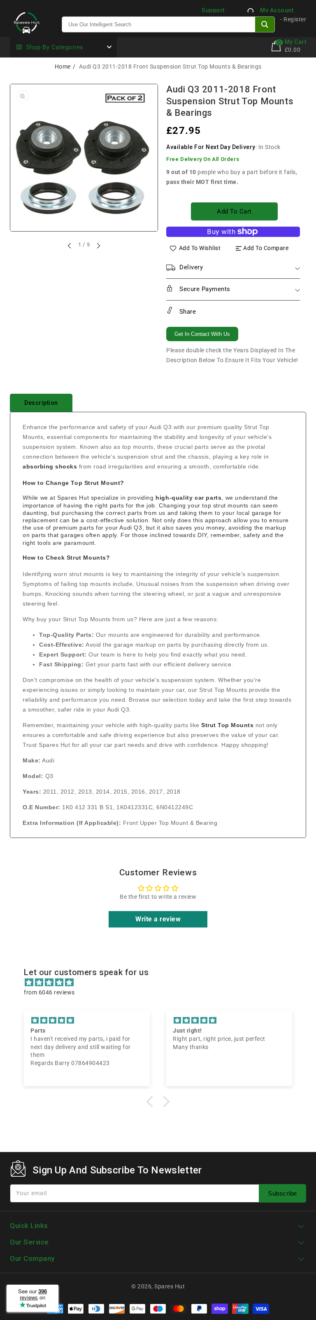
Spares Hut (169, 1286)
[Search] (264, 24)
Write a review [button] (158, 919)
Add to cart (234, 211)
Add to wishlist (200, 248)
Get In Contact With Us (202, 334)
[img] (162, 982)
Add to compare (265, 248)
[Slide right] (98, 245)
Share (186, 311)
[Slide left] (70, 245)
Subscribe (282, 1193)
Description (41, 402)
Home (63, 66)
